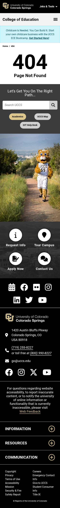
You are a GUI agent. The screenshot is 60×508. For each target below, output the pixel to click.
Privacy (9, 475)
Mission (9, 486)
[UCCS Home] (20, 7)
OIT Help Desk (30, 125)
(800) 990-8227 (41, 353)
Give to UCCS (40, 482)
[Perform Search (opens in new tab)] (53, 105)
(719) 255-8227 (22, 347)
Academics (17, 116)
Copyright (10, 471)
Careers (37, 471)
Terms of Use (12, 479)
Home (5, 46)
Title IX (36, 494)
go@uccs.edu (21, 361)
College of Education (21, 19)
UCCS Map (42, 116)
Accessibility (12, 482)
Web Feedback (30, 411)
